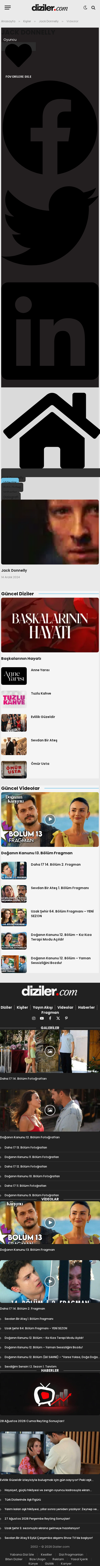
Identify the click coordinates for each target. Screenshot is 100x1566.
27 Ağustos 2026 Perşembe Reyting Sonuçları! (37, 1519)
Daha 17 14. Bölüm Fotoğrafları (23, 1078)
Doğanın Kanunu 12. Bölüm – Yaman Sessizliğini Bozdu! (61, 960)
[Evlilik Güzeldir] (14, 723)
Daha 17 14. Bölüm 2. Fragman (56, 864)
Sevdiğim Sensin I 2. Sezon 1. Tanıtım (31, 1366)
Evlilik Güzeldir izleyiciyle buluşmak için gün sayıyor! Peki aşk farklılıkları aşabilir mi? (45, 1482)
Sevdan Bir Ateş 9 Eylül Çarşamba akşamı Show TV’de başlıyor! (49, 1538)
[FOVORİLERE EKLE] (18, 46)
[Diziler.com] (50, 7)
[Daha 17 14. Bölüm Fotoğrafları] (50, 1051)
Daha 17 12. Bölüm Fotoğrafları (26, 1166)
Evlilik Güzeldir (43, 716)
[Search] (92, 7)
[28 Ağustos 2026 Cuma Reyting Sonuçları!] (50, 1394)
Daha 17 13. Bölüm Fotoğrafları (26, 1147)
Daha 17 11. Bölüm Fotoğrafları (25, 1186)
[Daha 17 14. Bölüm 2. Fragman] (14, 870)
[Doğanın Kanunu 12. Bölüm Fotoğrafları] (50, 1110)
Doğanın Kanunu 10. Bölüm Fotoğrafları (32, 1176)
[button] (50, 128)
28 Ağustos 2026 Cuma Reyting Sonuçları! (32, 1421)
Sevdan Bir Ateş (44, 740)
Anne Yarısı (40, 670)
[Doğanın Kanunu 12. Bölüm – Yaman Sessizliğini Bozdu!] (14, 964)
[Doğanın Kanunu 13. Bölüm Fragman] (50, 819)
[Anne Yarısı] (14, 676)
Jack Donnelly (28, 32)
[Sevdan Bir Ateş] (14, 746)
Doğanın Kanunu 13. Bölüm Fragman (37, 853)
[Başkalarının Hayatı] (50, 625)
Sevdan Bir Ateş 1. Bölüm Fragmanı (60, 888)
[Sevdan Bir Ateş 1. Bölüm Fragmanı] (14, 894)
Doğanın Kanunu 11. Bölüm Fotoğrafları (32, 1157)
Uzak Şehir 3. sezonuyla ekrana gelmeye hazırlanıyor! (42, 1528)
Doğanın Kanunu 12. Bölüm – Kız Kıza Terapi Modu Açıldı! (61, 937)
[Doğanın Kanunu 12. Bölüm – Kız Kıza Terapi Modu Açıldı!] (14, 941)
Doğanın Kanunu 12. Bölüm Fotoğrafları (30, 1137)
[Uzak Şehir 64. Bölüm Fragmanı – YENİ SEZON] (14, 917)
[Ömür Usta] (14, 769)
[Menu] (8, 7)
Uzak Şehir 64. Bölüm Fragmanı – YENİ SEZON (36, 1328)
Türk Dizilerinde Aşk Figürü (23, 1500)
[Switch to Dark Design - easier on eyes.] (85, 8)
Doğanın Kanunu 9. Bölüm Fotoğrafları (32, 1195)
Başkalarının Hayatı (21, 658)
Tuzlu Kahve (41, 693)
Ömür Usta (40, 763)
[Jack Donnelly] (50, 532)
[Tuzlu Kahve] (14, 699)
